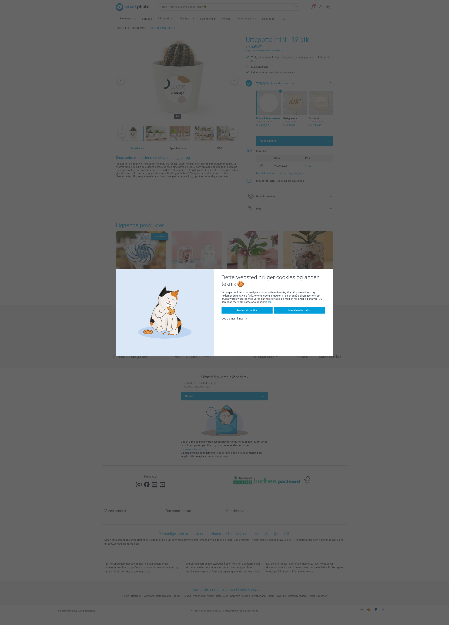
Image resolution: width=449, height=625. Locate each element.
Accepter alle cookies (247, 310)
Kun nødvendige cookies (299, 310)
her (269, 302)
